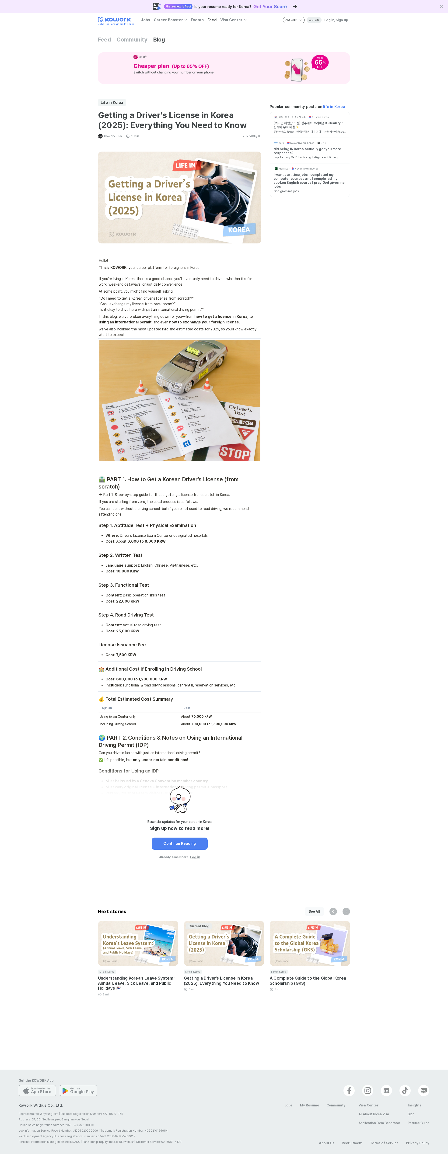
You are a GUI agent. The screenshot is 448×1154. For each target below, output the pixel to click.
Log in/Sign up (336, 20)
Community (132, 39)
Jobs (145, 20)
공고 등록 (314, 20)
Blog (159, 39)
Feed (212, 20)
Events (197, 20)
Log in (195, 857)
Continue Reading (179, 843)
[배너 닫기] (441, 6)
